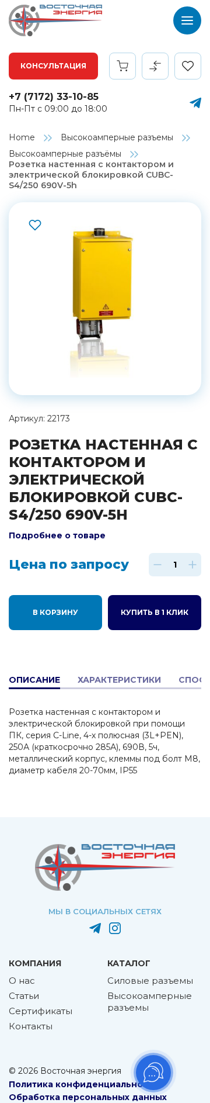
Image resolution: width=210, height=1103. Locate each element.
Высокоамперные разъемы (117, 137)
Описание (34, 680)
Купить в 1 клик (154, 612)
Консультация (53, 65)
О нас (22, 980)
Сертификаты (40, 1010)
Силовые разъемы (150, 980)
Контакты (30, 1026)
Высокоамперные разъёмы (65, 153)
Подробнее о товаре (57, 535)
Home (22, 137)
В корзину (55, 612)
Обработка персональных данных (88, 1097)
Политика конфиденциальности (84, 1084)
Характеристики (119, 680)
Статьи (24, 995)
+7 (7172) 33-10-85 (54, 96)
